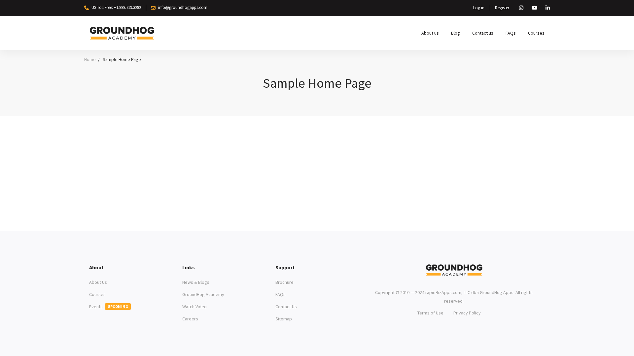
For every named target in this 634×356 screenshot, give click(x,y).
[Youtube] (469, 280)
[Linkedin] (459, 280)
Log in (478, 8)
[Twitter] (439, 280)
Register (502, 8)
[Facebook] (449, 280)
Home (90, 59)
